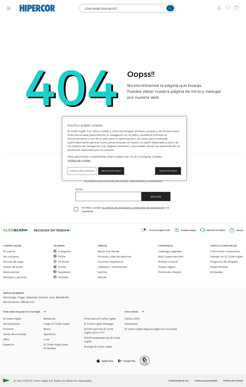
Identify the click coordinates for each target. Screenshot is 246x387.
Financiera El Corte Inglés (100, 318)
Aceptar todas (168, 171)
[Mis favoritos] (228, 8)
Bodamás (50, 318)
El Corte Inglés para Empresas (56, 346)
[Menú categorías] (9, 8)
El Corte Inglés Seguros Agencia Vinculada (151, 329)
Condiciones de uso (178, 380)
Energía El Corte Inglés (98, 346)
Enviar (156, 196)
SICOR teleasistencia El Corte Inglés (102, 339)
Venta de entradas (14, 334)
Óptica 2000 (132, 318)
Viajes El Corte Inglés (57, 323)
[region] (124, 148)
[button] (62, 329)
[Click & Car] (16, 230)
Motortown (131, 323)
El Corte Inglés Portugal (98, 323)
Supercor (8, 344)
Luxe (46, 339)
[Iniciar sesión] (220, 8)
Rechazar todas (111, 171)
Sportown (50, 334)
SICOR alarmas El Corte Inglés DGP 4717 (98, 330)
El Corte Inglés (12, 318)
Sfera (6, 339)
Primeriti (8, 329)
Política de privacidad (206, 380)
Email (79, 189)
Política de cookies (79, 160)
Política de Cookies (233, 380)
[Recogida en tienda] (52, 230)
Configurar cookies (82, 171)
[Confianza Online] (145, 361)
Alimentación (11, 323)
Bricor (47, 329)
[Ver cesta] (236, 8)
